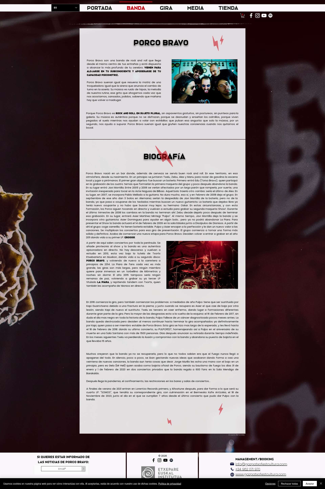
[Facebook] (153, 460)
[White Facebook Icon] (251, 15)
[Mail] (232, 464)
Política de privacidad (169, 483)
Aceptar (310, 483)
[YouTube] (165, 460)
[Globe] (232, 474)
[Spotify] (270, 15)
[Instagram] (159, 460)
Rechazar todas (289, 483)
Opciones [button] (270, 483)
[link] (242, 15)
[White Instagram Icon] (257, 15)
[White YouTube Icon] (264, 15)
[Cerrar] (321, 483)
